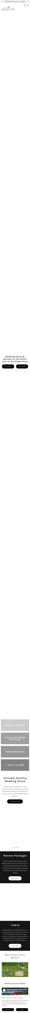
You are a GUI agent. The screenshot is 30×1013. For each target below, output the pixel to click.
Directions (8, 366)
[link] (8, 5)
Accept (22, 1009)
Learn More (15, 945)
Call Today (22, 366)
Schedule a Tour (15, 801)
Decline (8, 1009)
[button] (28, 5)
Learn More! (15, 878)
